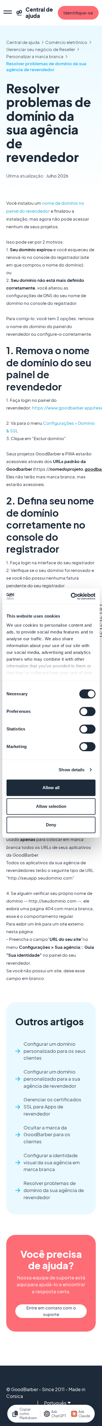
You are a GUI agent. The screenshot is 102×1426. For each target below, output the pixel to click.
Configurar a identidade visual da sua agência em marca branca (52, 1162)
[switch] (87, 711)
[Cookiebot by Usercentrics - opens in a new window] (71, 596)
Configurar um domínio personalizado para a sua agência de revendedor (52, 1079)
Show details (71, 769)
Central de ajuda (23, 42)
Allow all (51, 787)
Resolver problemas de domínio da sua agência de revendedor (46, 66)
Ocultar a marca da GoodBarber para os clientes (47, 1135)
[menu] (7, 13)
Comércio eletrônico (66, 42)
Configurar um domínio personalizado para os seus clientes (55, 1051)
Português (55, 1403)
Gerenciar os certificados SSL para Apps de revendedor (52, 1107)
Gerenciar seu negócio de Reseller (40, 49)
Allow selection (51, 806)
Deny (51, 824)
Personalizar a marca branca (34, 56)
